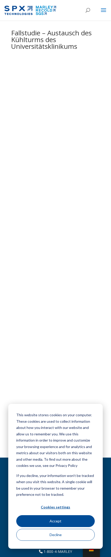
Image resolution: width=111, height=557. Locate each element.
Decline (56, 534)
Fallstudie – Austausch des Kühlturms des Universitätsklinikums (51, 39)
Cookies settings (55, 507)
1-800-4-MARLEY (57, 551)
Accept (55, 521)
